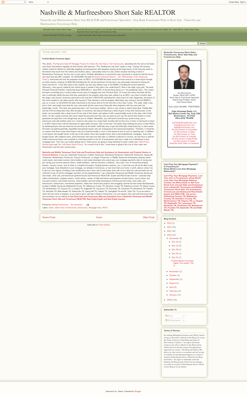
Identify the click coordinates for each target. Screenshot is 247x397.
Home (99, 217)
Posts (170, 316)
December (174, 238)
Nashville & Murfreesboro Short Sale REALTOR (108, 12)
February (173, 291)
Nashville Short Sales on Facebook (184, 143)
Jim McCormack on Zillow (184, 132)
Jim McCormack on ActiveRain (184, 130)
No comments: (77, 205)
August (172, 283)
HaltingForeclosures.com (184, 127)
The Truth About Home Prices (70, 144)
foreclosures (82, 208)
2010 (169, 235)
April (171, 287)
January (173, 295)
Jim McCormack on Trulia (184, 134)
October (173, 275)
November (174, 271)
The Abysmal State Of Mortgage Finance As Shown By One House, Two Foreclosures (88, 64)
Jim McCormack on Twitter (184, 141)
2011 (169, 231)
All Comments (173, 320)
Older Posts (149, 217)
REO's (105, 208)
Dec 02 (175, 257)
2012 (169, 227)
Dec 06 (175, 253)
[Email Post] (87, 205)
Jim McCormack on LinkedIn (184, 136)
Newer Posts (48, 217)
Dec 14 (175, 245)
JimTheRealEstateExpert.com (184, 123)
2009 (169, 300)
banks (51, 208)
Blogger (138, 391)
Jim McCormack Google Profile (184, 139)
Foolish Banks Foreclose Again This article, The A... (182, 263)
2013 (169, 223)
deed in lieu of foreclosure (65, 208)
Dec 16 (175, 242)
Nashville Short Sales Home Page (57, 29)
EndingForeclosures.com (184, 125)
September (174, 279)
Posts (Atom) (104, 225)
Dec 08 (175, 249)
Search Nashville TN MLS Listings (57, 35)
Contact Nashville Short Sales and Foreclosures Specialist (101, 35)
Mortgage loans (95, 208)
